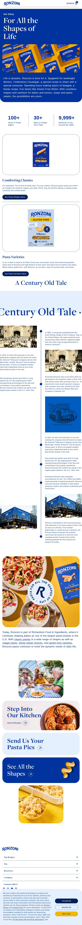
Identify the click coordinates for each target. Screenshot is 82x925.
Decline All (66, 907)
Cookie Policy (18, 907)
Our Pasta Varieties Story (15, 274)
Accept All (66, 901)
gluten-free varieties (60, 643)
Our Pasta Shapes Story (15, 197)
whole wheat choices (31, 643)
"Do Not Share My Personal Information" (28, 919)
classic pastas (22, 639)
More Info (66, 914)
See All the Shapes (20, 769)
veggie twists (9, 643)
